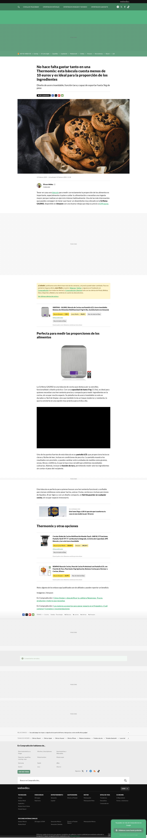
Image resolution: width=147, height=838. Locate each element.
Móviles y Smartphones (44, 751)
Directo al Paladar (72, 798)
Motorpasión (87, 798)
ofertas (84, 614)
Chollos (82, 54)
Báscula (68, 614)
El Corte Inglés (45, 54)
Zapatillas (55, 54)
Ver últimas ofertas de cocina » (48, 296)
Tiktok (128, 7)
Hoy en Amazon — (61, 314)
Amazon (89, 54)
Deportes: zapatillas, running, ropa (24, 758)
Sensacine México (56, 821)
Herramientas (99, 54)
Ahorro (58, 767)
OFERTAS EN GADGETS (99, 7)
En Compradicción (74, 509)
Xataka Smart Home (24, 806)
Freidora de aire (98, 738)
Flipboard (59, 95)
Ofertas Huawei (59, 738)
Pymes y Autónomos (122, 800)
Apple (39, 763)
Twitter (121, 7)
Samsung (21, 763)
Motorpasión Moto (89, 800)
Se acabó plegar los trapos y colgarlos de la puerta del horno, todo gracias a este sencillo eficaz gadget (58, 732)
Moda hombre (41, 757)
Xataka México (22, 821)
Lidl (113, 54)
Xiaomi (108, 54)
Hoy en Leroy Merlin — (63, 545)
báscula (55, 192)
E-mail (62, 95)
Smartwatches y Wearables (61, 752)
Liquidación (64, 54)
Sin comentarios (45, 95)
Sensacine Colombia (56, 824)
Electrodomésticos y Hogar (24, 752)
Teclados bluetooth (111, 738)
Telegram (118, 7)
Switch (20, 767)
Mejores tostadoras (85, 738)
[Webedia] (125, 1)
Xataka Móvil (22, 800)
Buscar (125, 780)
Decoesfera (103, 800)
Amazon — (81, 545)
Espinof (53, 800)
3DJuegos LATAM (39, 821)
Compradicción (43, 290)
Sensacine (54, 798)
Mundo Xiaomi (22, 809)
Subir (124, 788)
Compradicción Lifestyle (73, 290)
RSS (94, 770)
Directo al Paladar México (72, 822)
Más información (75, 836)
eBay (58, 763)
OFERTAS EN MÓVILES (51, 7)
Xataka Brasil (22, 824)
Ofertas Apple (48, 738)
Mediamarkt (73, 54)
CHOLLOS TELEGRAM (31, 7)
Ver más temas (24, 772)
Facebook (125, 7)
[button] (49, 184)
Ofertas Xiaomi (36, 738)
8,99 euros (103, 203)
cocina (76, 614)
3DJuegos (37, 798)
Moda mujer (60, 757)
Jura (38, 767)
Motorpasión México (90, 821)
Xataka (20, 798)
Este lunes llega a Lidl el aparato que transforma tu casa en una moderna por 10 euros (87, 513)
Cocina (46, 614)
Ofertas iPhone (71, 738)
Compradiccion (104, 803)
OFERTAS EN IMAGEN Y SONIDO (75, 7)
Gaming (36, 54)
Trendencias (103, 798)
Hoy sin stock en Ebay (94, 314)
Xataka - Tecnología (57, 614)
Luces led (122, 738)
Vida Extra (37, 800)
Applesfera (21, 803)
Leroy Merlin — (78, 314)
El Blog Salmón (120, 798)
